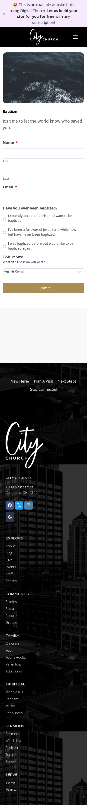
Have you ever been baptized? (30, 208)
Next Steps (67, 381)
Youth (10, 650)
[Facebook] (10, 505)
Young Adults (16, 657)
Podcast (12, 747)
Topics (11, 754)
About (10, 546)
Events (11, 566)
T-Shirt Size (13, 257)
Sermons (13, 733)
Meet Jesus (14, 692)
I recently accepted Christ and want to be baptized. (40, 218)
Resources (14, 712)
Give (9, 560)
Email (10, 187)
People (11, 615)
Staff (9, 573)
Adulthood (14, 671)
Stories (11, 601)
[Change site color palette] (10, 517)
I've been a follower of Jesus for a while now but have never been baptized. (42, 232)
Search (11, 580)
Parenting (13, 664)
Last (6, 178)
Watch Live (14, 740)
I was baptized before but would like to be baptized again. (41, 245)
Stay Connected (43, 389)
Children (12, 643)
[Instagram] (28, 505)
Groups (12, 622)
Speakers (13, 761)
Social (10, 608)
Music (10, 706)
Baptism (12, 699)
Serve (10, 782)
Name (10, 142)
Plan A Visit (43, 381)
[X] (19, 505)
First (6, 161)
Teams (11, 789)
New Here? (19, 381)
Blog (9, 553)
